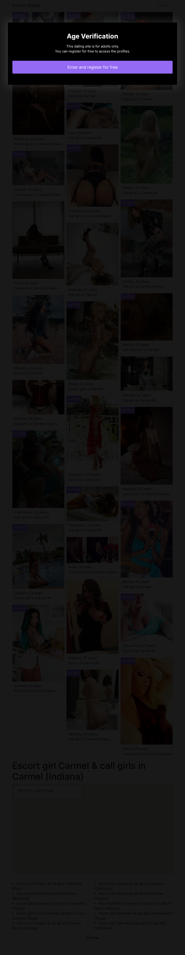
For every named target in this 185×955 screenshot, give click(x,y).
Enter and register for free (92, 67)
